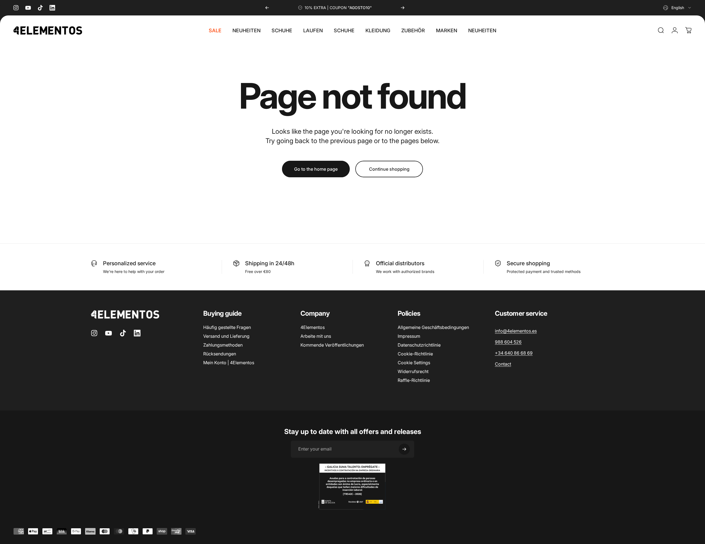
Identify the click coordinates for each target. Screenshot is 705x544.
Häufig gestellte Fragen (227, 327)
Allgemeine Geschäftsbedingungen (433, 327)
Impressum (409, 336)
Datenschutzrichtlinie (419, 345)
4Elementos (312, 327)
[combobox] (677, 7)
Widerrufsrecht (413, 371)
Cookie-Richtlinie (415, 354)
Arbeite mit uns (315, 336)
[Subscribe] (404, 449)
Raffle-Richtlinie (414, 380)
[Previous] (267, 7)
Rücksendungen (219, 354)
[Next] (403, 7)
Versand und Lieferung (226, 336)
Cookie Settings (414, 362)
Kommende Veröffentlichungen (332, 345)
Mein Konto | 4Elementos (228, 362)
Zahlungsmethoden (223, 345)
